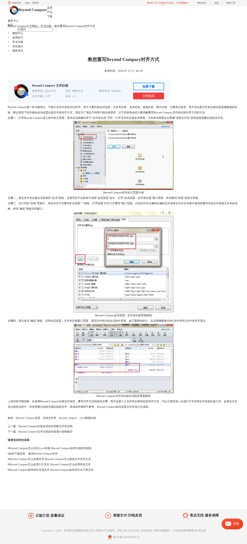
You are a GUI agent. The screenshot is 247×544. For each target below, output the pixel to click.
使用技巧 (15, 37)
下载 (49, 16)
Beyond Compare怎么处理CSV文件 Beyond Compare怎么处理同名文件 (49, 464)
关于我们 (212, 500)
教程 (44, 500)
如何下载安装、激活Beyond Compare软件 (33, 453)
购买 (10, 25)
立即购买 (148, 96)
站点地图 (55, 500)
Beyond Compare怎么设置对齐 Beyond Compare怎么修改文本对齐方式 (49, 459)
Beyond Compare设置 (28, 418)
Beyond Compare (32, 10)
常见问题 (15, 41)
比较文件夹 (49, 418)
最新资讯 (15, 50)
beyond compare (68, 418)
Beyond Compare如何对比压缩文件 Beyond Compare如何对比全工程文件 (51, 469)
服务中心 (13, 20)
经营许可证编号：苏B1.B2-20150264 (117, 530)
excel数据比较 (88, 418)
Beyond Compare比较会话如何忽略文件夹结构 (46, 426)
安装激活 (15, 46)
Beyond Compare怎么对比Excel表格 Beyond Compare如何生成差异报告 (50, 448)
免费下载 (148, 86)
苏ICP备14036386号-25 (126, 537)
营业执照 (146, 530)
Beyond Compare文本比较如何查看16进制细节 (46, 431)
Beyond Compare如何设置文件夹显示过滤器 (122, 406)
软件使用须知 (229, 500)
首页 (49, 7)
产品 (49, 12)
